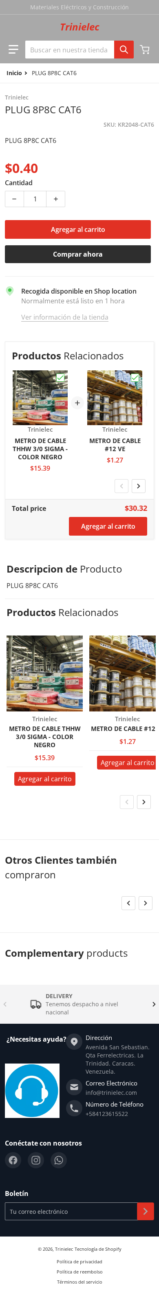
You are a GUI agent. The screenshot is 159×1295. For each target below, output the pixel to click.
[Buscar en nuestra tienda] (124, 49)
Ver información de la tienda (64, 317)
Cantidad (19, 182)
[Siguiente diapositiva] (139, 486)
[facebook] (13, 1160)
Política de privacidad (79, 1261)
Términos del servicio (79, 1282)
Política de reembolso (80, 1272)
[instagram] (36, 1160)
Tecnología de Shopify (98, 1249)
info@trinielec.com (111, 1092)
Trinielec (64, 1249)
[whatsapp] (59, 1160)
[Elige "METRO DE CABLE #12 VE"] (135, 378)
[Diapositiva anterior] (121, 486)
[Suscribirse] (145, 1211)
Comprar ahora (78, 254)
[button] (13, 49)
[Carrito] (145, 49)
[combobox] (79, 49)
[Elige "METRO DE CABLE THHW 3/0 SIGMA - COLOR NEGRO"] (60, 378)
